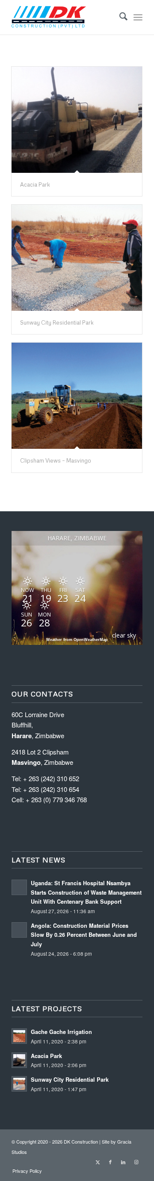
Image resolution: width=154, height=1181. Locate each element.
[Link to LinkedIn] (123, 1161)
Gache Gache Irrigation (61, 1032)
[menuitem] (119, 17)
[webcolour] (64, 17)
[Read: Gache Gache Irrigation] (19, 1036)
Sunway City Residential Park (57, 322)
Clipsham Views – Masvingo (55, 460)
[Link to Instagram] (136, 1161)
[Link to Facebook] (110, 1161)
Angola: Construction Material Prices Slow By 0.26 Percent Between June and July (84, 935)
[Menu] (137, 17)
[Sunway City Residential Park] (77, 258)
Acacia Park (35, 184)
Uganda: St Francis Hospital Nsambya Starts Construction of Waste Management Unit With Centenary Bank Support (86, 892)
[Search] (119, 17)
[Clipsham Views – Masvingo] (77, 396)
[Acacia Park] (77, 120)
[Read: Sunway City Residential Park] (19, 1084)
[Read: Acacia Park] (19, 1060)
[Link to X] (97, 1161)
